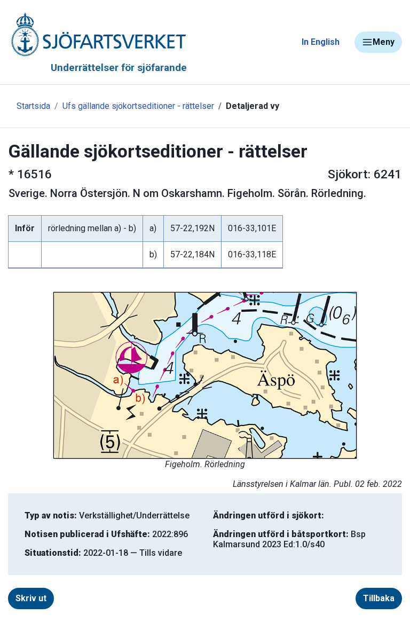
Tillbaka (379, 598)
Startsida (33, 106)
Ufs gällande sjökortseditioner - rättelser (138, 106)
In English (321, 42)
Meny (384, 42)
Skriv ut (30, 598)
